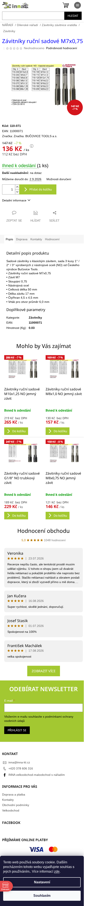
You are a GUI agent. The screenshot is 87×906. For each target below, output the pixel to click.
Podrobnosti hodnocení (61, 48)
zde (57, 871)
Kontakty (8, 799)
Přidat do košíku (40, 189)
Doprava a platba (13, 794)
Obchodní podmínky (15, 805)
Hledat (73, 16)
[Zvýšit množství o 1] (17, 187)
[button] (22, 421)
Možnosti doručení (58, 179)
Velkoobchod (10, 810)
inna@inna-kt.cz (19, 762)
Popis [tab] (9, 239)
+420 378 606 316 (20, 768)
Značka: (35, 136)
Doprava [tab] (21, 239)
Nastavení (42, 882)
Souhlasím (41, 895)
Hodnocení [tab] (52, 239)
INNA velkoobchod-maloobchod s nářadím (36, 774)
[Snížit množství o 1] (17, 191)
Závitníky (35, 317)
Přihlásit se (17, 730)
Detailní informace (14, 200)
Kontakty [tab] (36, 239)
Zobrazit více (44, 671)
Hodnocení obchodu (43, 530)
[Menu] (77, 5)
